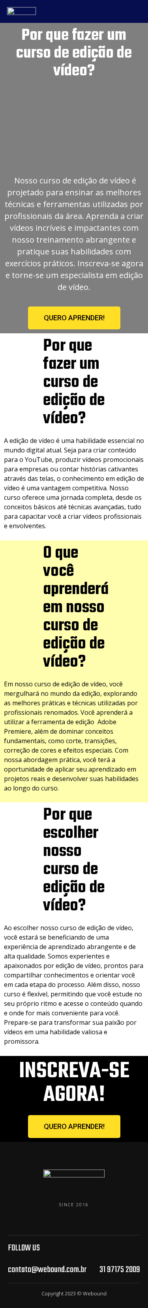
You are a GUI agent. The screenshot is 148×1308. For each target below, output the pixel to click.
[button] (74, 317)
